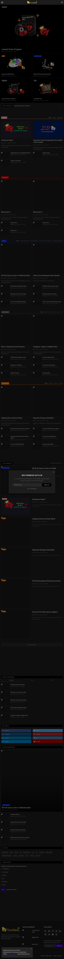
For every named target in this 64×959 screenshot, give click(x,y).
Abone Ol (46, 485)
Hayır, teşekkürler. (32, 488)
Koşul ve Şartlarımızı (12, 954)
